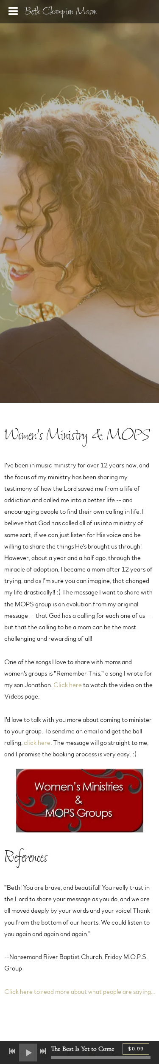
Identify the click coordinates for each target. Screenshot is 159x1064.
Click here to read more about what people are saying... (79, 991)
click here (37, 742)
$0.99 (136, 1048)
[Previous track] (12, 1051)
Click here (67, 685)
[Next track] (43, 1051)
